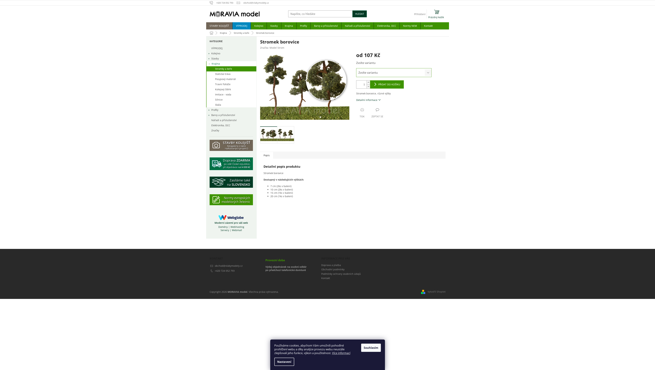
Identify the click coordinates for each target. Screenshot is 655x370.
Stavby (215, 58)
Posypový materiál (225, 79)
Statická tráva (222, 74)
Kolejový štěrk (223, 89)
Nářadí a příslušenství (224, 120)
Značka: (272, 47)
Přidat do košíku (389, 84)
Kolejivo (215, 53)
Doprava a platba (331, 265)
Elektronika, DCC (220, 125)
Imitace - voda (223, 94)
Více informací (341, 353)
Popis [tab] (267, 155)
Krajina (216, 63)
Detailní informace (366, 100)
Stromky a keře (223, 68)
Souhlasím (371, 348)
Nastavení (284, 362)
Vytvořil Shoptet (437, 291)
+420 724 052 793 (225, 270)
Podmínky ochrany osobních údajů (341, 273)
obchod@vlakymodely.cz (229, 265)
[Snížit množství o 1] (368, 86)
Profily (214, 110)
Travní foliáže (222, 84)
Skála (218, 104)
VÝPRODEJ (217, 48)
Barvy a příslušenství (223, 115)
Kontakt (325, 278)
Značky (215, 130)
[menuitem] (219, 25)
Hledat (359, 13)
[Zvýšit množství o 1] (368, 82)
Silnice (219, 99)
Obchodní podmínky (333, 269)
